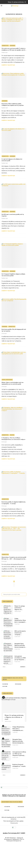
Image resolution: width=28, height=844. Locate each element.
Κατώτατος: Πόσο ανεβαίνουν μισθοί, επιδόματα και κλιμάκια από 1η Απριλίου (13, 104)
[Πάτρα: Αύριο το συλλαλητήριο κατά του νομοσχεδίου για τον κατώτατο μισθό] (14, 363)
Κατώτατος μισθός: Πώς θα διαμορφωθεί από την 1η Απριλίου (14, 330)
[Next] (6, 2)
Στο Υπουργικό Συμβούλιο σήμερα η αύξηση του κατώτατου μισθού (13, 274)
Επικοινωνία (14, 823)
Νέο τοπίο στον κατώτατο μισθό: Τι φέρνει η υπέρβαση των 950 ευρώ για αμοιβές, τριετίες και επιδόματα (14, 49)
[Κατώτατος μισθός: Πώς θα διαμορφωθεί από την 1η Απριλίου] (14, 310)
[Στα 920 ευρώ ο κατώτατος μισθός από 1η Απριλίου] (14, 195)
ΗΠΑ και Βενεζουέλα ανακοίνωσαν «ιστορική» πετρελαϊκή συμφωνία (20, 632)
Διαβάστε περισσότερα (8, 65)
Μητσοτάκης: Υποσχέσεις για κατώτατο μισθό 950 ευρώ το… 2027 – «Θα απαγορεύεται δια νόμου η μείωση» (14, 558)
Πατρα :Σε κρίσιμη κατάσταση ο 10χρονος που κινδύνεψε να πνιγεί (19, 607)
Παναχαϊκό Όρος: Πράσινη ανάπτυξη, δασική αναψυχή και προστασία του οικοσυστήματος (19, 645)
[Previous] (4, 2)
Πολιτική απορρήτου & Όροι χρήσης (13, 821)
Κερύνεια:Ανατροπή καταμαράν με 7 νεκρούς (19, 765)
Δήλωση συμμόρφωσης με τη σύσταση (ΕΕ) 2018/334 (13, 818)
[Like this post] (9, 67)
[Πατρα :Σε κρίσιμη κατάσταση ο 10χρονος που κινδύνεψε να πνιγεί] (8, 610)
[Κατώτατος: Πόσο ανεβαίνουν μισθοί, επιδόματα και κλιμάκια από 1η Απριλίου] (14, 85)
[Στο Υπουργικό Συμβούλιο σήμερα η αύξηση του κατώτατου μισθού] (14, 255)
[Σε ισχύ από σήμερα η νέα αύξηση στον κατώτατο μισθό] (14, 140)
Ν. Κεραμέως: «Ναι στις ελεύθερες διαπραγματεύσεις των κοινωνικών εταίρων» (13, 438)
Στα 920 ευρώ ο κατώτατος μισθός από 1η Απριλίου (13, 215)
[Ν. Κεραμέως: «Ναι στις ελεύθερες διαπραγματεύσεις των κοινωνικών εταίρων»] (14, 419)
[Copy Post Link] (16, 67)
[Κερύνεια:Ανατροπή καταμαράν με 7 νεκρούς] (6, 768)
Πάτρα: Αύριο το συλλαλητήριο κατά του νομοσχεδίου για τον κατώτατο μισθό (12, 383)
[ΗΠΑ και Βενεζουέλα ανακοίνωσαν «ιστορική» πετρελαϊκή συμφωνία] (8, 635)
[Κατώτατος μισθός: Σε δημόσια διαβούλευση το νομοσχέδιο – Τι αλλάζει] (14, 483)
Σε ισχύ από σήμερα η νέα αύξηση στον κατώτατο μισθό (12, 159)
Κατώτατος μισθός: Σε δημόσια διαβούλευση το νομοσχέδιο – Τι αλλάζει (13, 502)
